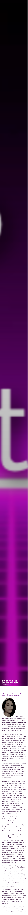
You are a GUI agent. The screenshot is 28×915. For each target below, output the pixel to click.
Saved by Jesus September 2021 (10, 682)
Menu (14, 688)
